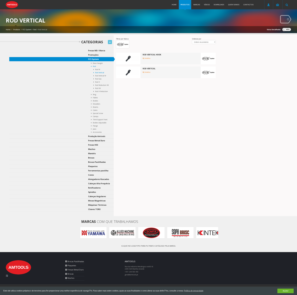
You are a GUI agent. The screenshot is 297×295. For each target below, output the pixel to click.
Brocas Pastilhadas (97, 162)
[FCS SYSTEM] (122, 44)
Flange (95, 126)
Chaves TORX (94, 209)
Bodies (95, 101)
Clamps (95, 116)
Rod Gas (98, 79)
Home (174, 4)
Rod (34, 29)
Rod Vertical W (100, 76)
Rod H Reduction (101, 91)
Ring (94, 94)
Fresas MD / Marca (96, 50)
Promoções (93, 55)
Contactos (248, 4)
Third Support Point (100, 119)
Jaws (94, 129)
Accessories (97, 132)
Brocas (91, 157)
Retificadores (94, 188)
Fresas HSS (93, 145)
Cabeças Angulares (97, 196)
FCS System (27, 29)
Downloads (219, 4)
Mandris (92, 153)
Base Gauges (98, 63)
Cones (91, 175)
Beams (95, 107)
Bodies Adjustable (99, 123)
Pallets (95, 98)
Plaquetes (93, 166)
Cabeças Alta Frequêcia (99, 183)
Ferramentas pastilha (98, 170)
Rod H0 (98, 88)
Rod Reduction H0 (102, 85)
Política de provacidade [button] (193, 291)
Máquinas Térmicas (97, 205)
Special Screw (98, 113)
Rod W (97, 69)
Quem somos (233, 4)
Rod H (97, 82)
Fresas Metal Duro (96, 140)
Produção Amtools (96, 136)
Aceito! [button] (285, 291)
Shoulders (96, 104)
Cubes (95, 110)
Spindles (92, 192)
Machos (91, 149)
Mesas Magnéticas (97, 200)
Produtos (185, 4)
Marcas (196, 4)
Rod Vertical (42, 29)
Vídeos (207, 4)
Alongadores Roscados (98, 179)
